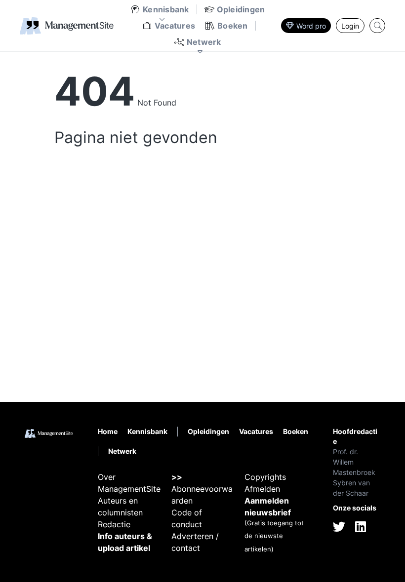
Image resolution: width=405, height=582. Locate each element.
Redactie (114, 524)
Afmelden (262, 489)
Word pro (311, 26)
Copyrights (265, 477)
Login (350, 26)
